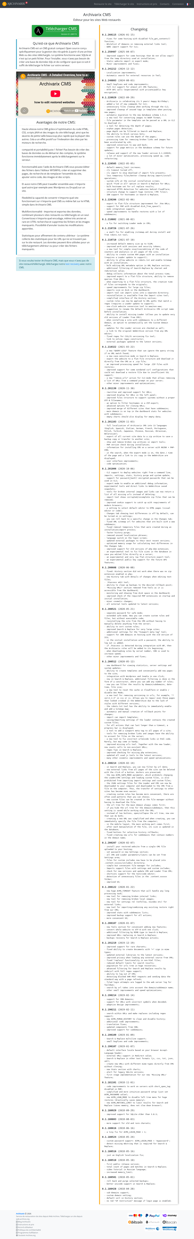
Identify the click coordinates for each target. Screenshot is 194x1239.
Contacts (164, 4)
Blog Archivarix (24, 1221)
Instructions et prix (146, 4)
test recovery (72, 264)
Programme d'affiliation (28, 1232)
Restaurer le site (102, 4)
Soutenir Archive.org (27, 1235)
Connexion (178, 4)
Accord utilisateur (25, 1227)
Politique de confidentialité (29, 1230)
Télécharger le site (124, 4)
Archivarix (20, 1213)
